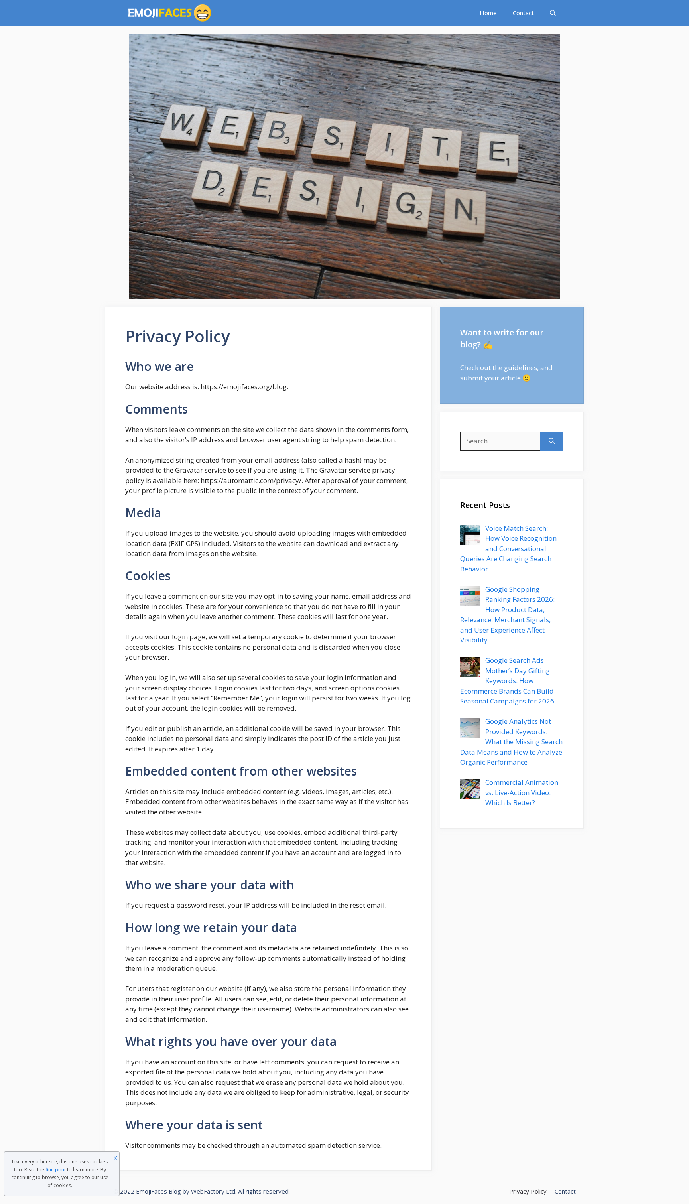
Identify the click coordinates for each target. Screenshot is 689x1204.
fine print (55, 1169)
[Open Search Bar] (553, 13)
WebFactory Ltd (213, 1191)
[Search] (551, 441)
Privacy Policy (528, 1191)
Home (488, 13)
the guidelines (514, 367)
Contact (523, 13)
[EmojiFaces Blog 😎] (169, 13)
